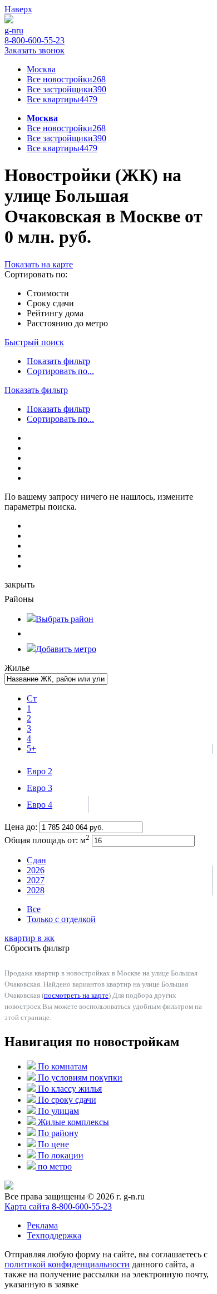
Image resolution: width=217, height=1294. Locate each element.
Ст (32, 698)
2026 (36, 870)
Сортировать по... (60, 371)
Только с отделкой (61, 919)
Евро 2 (39, 771)
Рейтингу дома (55, 313)
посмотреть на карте (76, 995)
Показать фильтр (58, 361)
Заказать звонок (34, 50)
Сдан (36, 860)
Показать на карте (38, 264)
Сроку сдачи (50, 303)
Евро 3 (39, 788)
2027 (36, 880)
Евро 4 (39, 804)
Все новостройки (66, 79)
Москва (41, 69)
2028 (36, 890)
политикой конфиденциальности (67, 1264)
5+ (31, 748)
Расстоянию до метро (67, 323)
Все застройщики (66, 89)
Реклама (42, 1225)
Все (34, 909)
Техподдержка (54, 1235)
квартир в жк (29, 938)
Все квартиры (62, 99)
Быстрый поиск (34, 342)
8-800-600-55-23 (34, 40)
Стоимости (48, 293)
